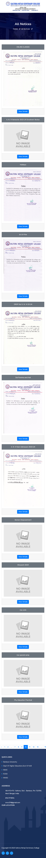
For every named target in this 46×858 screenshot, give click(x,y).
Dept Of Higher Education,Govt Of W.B (17, 766)
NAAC (5, 770)
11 (29, 747)
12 (33, 747)
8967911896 (9, 798)
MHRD (5, 778)
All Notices (25, 29)
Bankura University (10, 762)
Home (15, 29)
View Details (23, 111)
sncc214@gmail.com (12, 802)
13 (38, 747)
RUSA (5, 774)
